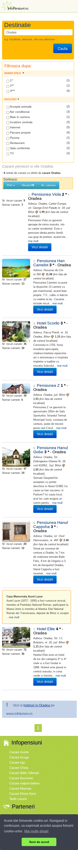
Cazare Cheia (18, 767)
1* (11, 80)
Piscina (14, 137)
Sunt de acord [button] (39, 842)
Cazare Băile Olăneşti (24, 773)
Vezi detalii (40, 247)
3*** (12, 90)
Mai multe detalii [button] (36, 831)
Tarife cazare (18, 799)
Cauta (63, 48)
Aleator (26, 185)
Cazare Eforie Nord (22, 793)
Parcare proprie (20, 132)
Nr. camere (48, 185)
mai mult (33, 241)
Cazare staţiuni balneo (24, 783)
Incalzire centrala (20, 122)
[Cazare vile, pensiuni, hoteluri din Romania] (15, 5)
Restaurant (17, 143)
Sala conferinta (19, 148)
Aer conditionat (19, 111)
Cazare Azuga (19, 757)
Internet (14, 127)
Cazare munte (19, 752)
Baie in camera (19, 117)
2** (11, 85)
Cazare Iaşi (17, 762)
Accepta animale (20, 106)
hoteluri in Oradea (37, 705)
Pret (10, 185)
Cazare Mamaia (20, 788)
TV (11, 153)
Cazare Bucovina (21, 778)
